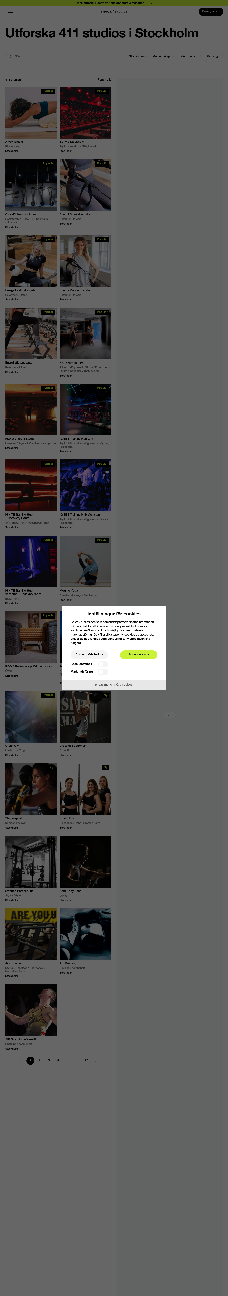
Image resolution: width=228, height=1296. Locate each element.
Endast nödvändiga (89, 654)
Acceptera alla (139, 654)
